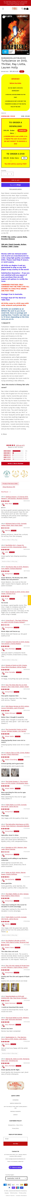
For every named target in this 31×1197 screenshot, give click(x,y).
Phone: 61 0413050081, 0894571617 (15, 1161)
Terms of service (10, 1195)
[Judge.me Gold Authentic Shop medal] (15, 473)
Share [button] (5, 434)
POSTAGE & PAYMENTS (15, 1111)
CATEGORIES (15, 1099)
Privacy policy (22, 1193)
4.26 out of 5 (20, 445)
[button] (3, 9)
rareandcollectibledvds (14, 1190)
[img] (15, 445)
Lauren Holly (22, 237)
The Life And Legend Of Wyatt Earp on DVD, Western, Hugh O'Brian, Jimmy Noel (15, 967)
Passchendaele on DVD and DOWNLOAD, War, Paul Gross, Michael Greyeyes (14, 998)
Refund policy (13, 1193)
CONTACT (15, 1114)
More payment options (15, 189)
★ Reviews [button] (29, 600)
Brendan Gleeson (8, 239)
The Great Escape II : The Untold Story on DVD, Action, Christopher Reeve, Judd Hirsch (15, 783)
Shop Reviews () (9, 487)
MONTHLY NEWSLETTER (15, 1103)
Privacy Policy (15, 1128)
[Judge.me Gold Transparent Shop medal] (24, 473)
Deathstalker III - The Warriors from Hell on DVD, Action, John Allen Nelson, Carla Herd (13, 1039)
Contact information (21, 1195)
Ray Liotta (12, 237)
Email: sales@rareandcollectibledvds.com (15, 1158)
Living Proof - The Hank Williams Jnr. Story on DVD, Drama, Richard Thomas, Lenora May (14, 622)
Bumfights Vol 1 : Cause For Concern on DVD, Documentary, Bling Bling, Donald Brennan (13, 547)
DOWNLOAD (22, 130)
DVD (24, 158)
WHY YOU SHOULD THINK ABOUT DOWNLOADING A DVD (15, 1107)
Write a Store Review (15, 463)
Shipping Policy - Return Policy (15, 1125)
